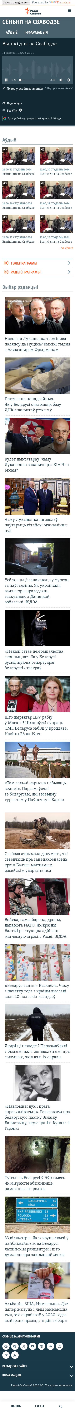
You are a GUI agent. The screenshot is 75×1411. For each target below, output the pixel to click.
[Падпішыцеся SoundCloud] (50, 1346)
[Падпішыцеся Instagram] (59, 1346)
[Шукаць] (60, 1406)
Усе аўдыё (66, 247)
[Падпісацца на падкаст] (41, 1346)
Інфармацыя (36, 33)
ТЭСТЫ (39, 1406)
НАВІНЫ (16, 1406)
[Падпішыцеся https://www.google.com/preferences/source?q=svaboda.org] (6, 1346)
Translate (63, 2)
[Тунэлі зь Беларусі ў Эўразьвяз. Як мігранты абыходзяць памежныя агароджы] (37, 1154)
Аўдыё (12, 33)
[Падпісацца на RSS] (14, 1355)
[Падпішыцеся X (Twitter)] (24, 1346)
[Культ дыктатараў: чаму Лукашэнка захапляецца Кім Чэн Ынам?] (37, 436)
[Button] (12, 104)
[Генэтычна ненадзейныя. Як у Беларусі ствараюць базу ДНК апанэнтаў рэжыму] (37, 375)
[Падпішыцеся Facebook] (14, 1346)
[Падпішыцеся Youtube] (32, 1346)
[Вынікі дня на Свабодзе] (18, 156)
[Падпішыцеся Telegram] (6, 1355)
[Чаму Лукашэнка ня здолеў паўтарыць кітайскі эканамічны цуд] (37, 496)
